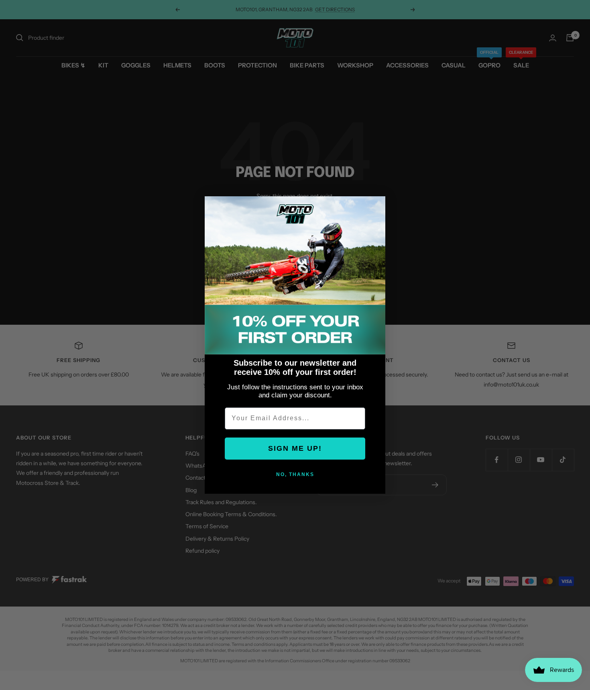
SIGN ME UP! (295, 448)
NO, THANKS (295, 474)
